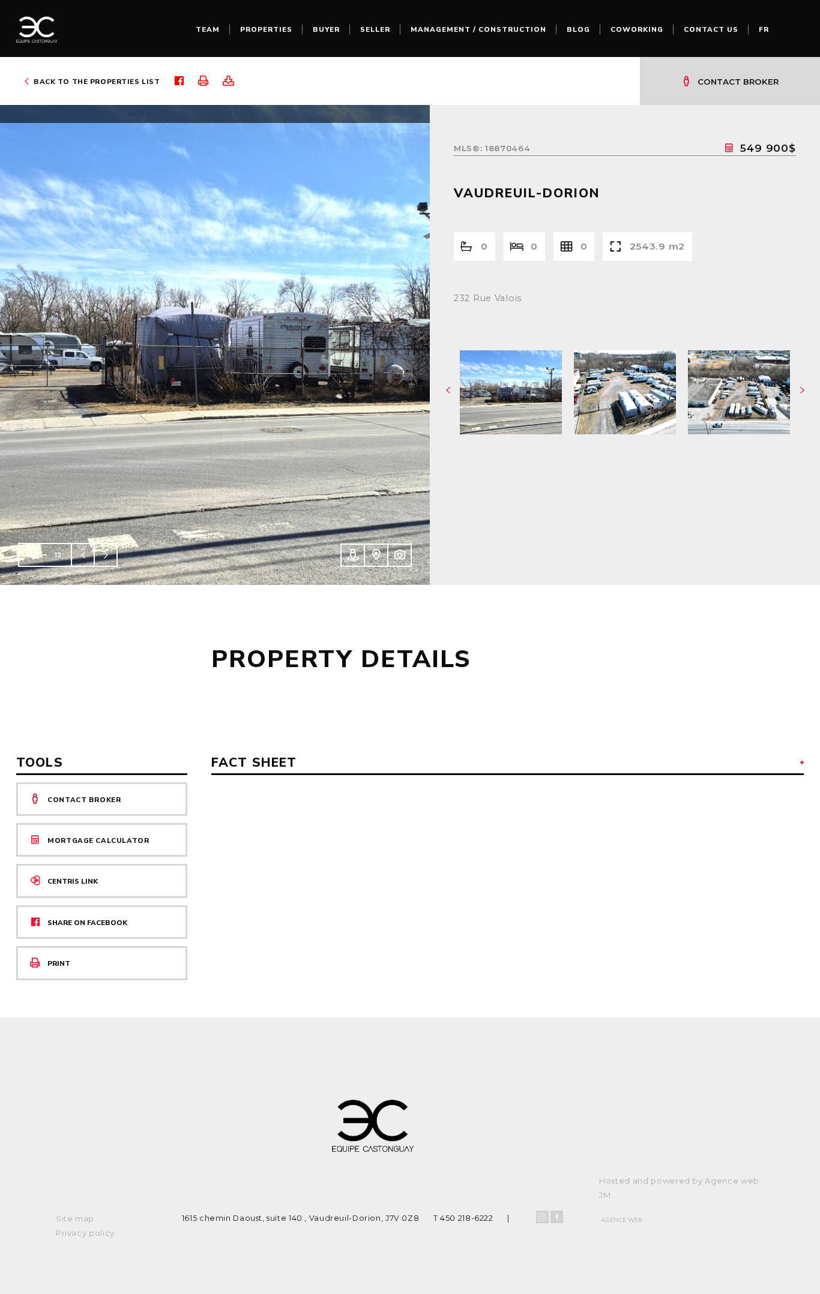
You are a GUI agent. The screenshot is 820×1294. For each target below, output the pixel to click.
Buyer (326, 29)
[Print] (209, 81)
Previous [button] (83, 555)
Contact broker (738, 81)
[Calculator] (732, 148)
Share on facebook (87, 922)
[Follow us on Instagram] (542, 1217)
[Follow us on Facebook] (556, 1217)
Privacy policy (85, 1233)
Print (58, 963)
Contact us (711, 29)
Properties (266, 29)
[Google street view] (352, 555)
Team (208, 29)
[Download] (234, 81)
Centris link (72, 881)
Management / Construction (478, 29)
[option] (215, 345)
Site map (75, 1218)
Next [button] (106, 555)
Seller (375, 29)
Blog (578, 29)
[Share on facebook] (185, 81)
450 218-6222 (466, 1218)
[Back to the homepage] (37, 33)
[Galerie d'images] (399, 555)
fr (764, 29)
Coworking (636, 29)
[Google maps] (375, 555)
